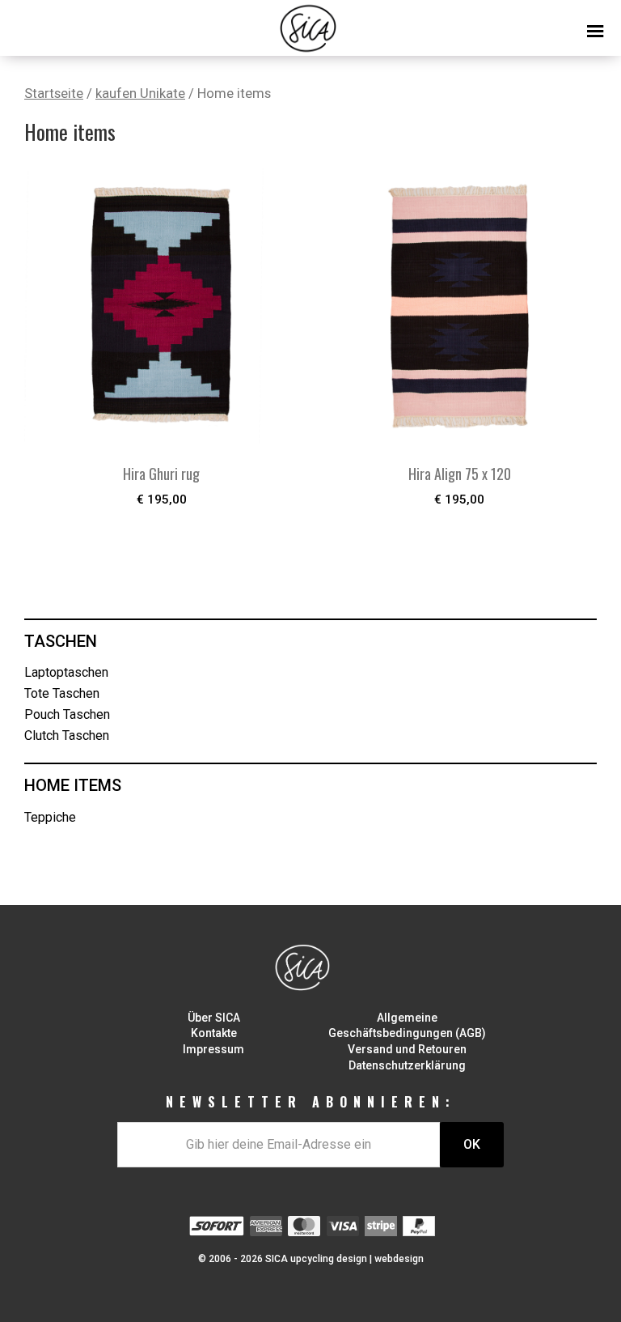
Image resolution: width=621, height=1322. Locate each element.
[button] (310, 24)
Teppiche (50, 817)
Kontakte (214, 1033)
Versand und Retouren (407, 1049)
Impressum (213, 1049)
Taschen (60, 641)
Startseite (53, 93)
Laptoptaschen (66, 672)
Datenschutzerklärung (407, 1065)
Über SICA (214, 1017)
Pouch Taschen (67, 714)
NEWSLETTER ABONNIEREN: (311, 1102)
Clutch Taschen (66, 735)
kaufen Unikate (140, 93)
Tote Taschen (61, 693)
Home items (72, 785)
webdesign (399, 1259)
